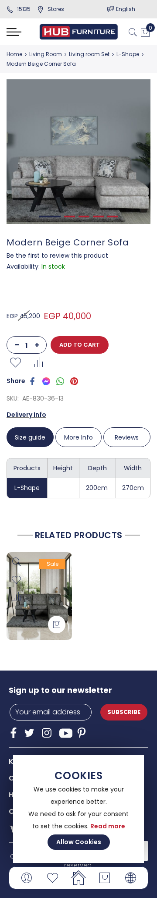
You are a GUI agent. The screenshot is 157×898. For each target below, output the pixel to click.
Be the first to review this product (57, 255)
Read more (107, 826)
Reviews (127, 437)
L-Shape (127, 54)
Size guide (30, 437)
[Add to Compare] (37, 362)
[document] (78, 809)
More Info (78, 437)
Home (14, 54)
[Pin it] (74, 380)
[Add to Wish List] (15, 362)
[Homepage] (78, 878)
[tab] (31, 437)
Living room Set (89, 54)
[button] (16, 580)
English (125, 9)
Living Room (45, 54)
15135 (24, 9)
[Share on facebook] (32, 380)
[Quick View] (16, 562)
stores (56, 9)
